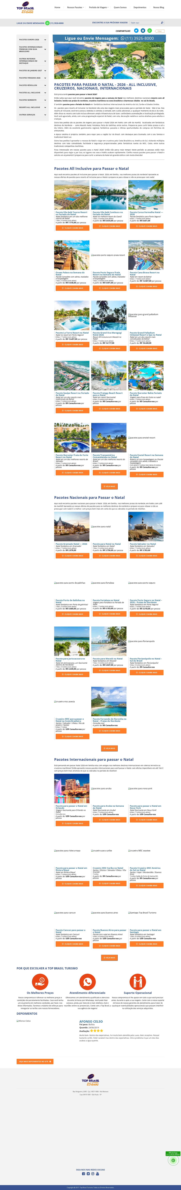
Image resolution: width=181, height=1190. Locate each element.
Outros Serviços (27, 115)
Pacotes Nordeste (27, 100)
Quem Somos (120, 7)
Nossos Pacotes (74, 7)
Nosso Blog (158, 7)
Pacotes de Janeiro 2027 (30, 70)
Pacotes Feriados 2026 (29, 78)
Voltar (160, 31)
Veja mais (110, 486)
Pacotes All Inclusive (29, 92)
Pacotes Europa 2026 (29, 39)
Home (57, 7)
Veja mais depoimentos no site (33, 1061)
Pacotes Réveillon (28, 85)
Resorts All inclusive (29, 107)
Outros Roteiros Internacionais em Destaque (28, 61)
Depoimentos (140, 7)
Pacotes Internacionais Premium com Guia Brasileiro (30, 49)
